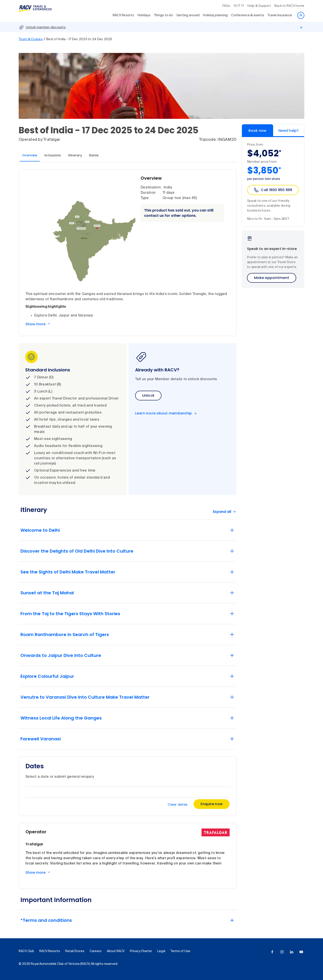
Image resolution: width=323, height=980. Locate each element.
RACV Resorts (123, 15)
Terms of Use (180, 951)
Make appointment (271, 277)
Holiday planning (215, 15)
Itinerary (75, 155)
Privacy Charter (141, 951)
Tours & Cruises (31, 39)
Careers (96, 951)
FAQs (226, 5)
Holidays (144, 15)
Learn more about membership (163, 413)
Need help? (288, 130)
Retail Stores (74, 951)
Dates (94, 155)
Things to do (163, 15)
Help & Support (259, 5)
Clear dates (177, 804)
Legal (161, 951)
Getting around (188, 15)
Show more (35, 324)
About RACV (116, 951)
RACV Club (26, 951)
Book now (257, 130)
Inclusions (52, 155)
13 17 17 (239, 5)
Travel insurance (280, 15)
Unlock (148, 395)
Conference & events (247, 15)
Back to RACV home (289, 5)
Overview (29, 155)
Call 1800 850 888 (276, 189)
